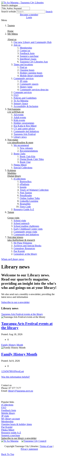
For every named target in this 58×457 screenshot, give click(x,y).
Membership (26, 47)
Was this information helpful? (15, 377)
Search (49, 11)
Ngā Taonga (26, 192)
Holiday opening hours (31, 73)
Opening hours (27, 70)
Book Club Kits (27, 156)
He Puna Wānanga (23, 243)
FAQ (16, 95)
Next (17, 371)
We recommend (21, 145)
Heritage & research (21, 238)
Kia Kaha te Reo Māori (25, 125)
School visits (20, 220)
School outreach (21, 223)
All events (19, 114)
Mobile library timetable (31, 75)
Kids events (19, 120)
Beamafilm (25, 203)
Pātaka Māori (20, 164)
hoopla (23, 187)
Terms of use (46, 446)
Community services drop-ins (34, 89)
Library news (20, 137)
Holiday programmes (24, 123)
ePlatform (24, 184)
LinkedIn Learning (29, 201)
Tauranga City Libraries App (34, 61)
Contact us (25, 50)
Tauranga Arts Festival (25, 134)
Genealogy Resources (24, 248)
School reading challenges (26, 226)
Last (22, 371)
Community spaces (29, 84)
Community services (24, 78)
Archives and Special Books (27, 245)
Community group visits (25, 231)
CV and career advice (24, 128)
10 (13, 371)
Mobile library (8, 413)
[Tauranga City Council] (33, 441)
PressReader (26, 195)
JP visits (24, 81)
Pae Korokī (19, 251)
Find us (23, 67)
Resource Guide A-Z (24, 209)
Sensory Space (21, 103)
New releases (26, 148)
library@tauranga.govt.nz (20, 391)
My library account (10, 418)
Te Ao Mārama (21, 100)
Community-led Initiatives (26, 131)
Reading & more (20, 141)
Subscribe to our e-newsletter (15, 302)
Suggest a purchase (29, 56)
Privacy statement (29, 449)
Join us (17, 45)
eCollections (20, 178)
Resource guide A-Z (11, 432)
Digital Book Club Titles (32, 159)
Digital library (14, 173)
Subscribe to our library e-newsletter (19, 438)
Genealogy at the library (25, 254)
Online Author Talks (30, 198)
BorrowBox (26, 181)
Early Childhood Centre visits (28, 229)
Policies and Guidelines (25, 98)
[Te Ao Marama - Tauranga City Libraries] (22, 2)
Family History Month (19, 354)
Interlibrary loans (28, 59)
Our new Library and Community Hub (33, 42)
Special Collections (23, 167)
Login (29, 17)
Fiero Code (25, 206)
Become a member (29, 14)
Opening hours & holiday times (16, 424)
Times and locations (23, 64)
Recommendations (29, 151)
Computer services (23, 92)
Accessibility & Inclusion (26, 106)
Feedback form (27, 53)
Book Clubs (19, 153)
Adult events (20, 117)
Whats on (15, 110)
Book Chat (25, 162)
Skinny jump (26, 86)
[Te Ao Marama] (9, 441)
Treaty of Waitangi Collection (34, 190)
